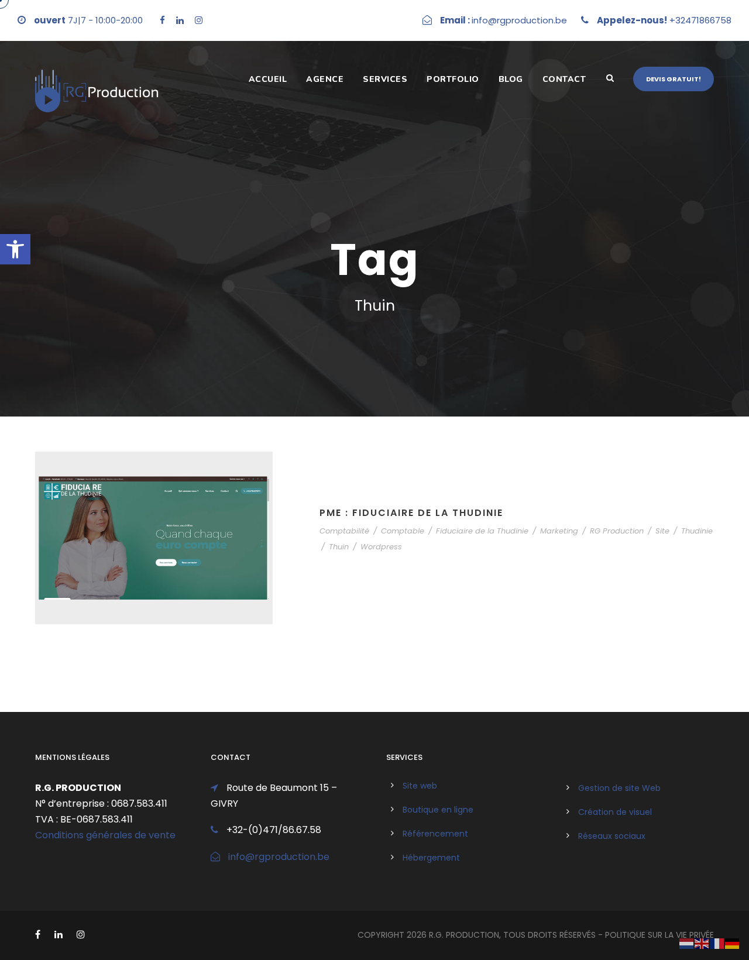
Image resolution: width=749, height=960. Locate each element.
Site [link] (662, 530)
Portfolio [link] (453, 79)
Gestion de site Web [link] (619, 788)
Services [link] (385, 79)
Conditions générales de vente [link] (105, 835)
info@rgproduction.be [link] (278, 856)
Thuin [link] (339, 546)
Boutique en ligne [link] (438, 810)
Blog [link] (511, 79)
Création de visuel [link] (615, 812)
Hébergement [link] (431, 857)
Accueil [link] (268, 79)
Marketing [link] (559, 530)
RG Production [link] (617, 530)
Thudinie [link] (697, 530)
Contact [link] (564, 79)
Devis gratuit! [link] (673, 79)
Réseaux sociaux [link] (611, 836)
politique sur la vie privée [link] (659, 935)
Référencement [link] (435, 833)
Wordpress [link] (381, 546)
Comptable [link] (402, 530)
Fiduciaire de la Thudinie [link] (482, 530)
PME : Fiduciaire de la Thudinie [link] (411, 512)
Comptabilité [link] (344, 530)
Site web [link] (420, 786)
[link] (15, 249)
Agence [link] (324, 79)
